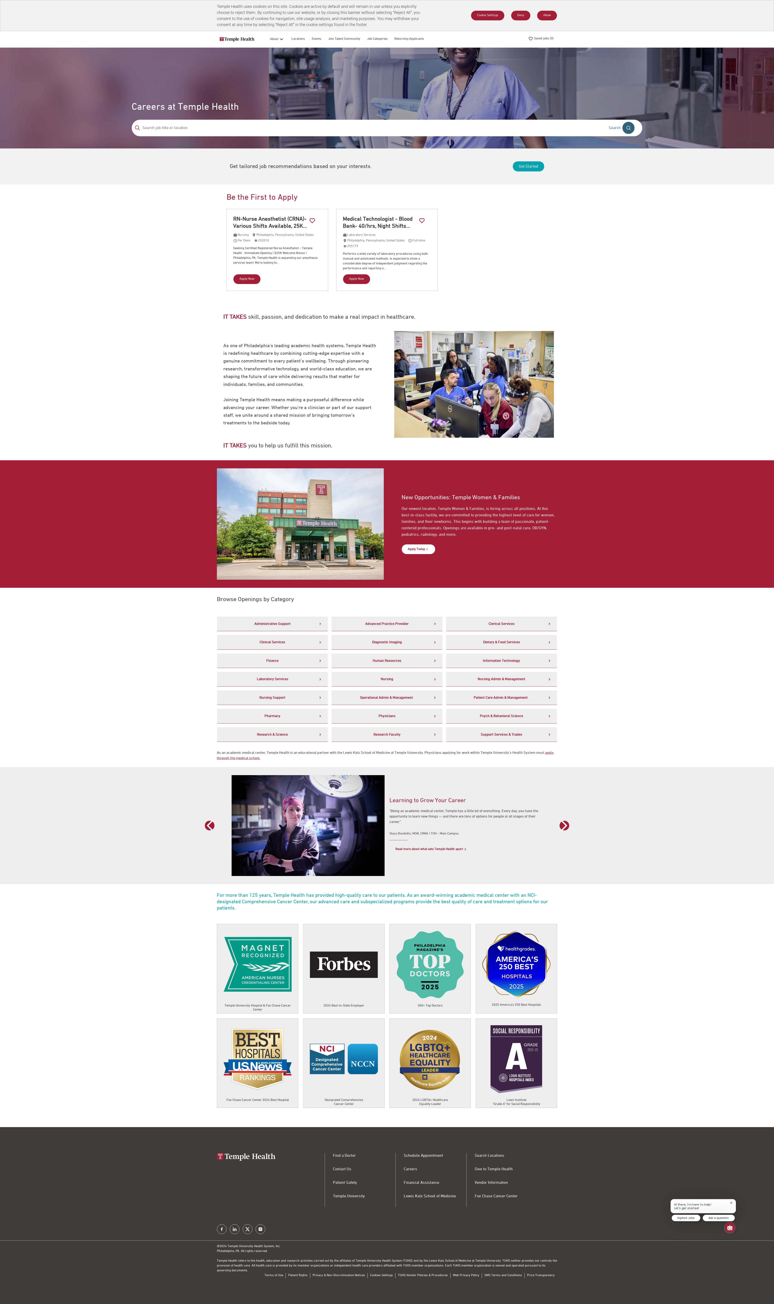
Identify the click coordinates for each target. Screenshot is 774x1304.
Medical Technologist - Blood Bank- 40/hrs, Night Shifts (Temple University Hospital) (378, 223)
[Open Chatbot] (730, 1227)
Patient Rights (298, 1275)
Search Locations (489, 1156)
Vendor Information (491, 1183)
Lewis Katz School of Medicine (430, 1196)
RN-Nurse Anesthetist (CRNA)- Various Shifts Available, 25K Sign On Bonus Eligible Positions (273, 223)
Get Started (528, 166)
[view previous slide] (209, 825)
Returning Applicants (409, 39)
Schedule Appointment (423, 1156)
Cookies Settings (381, 1275)
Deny (520, 15)
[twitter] (247, 1229)
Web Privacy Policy (466, 1275)
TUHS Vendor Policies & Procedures (423, 1275)
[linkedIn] (234, 1229)
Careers (410, 1169)
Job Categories (377, 39)
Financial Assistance (421, 1183)
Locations (298, 39)
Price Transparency (541, 1275)
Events (316, 39)
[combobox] (367, 127)
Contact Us (342, 1169)
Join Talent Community (344, 39)
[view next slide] (564, 825)
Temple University (349, 1196)
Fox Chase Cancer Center (496, 1196)
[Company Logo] (237, 39)
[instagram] (260, 1229)
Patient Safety (345, 1183)
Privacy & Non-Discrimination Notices (339, 1275)
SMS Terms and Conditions (503, 1275)
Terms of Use (273, 1275)
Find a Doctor (344, 1156)
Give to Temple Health (494, 1169)
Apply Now (246, 279)
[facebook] (222, 1229)
